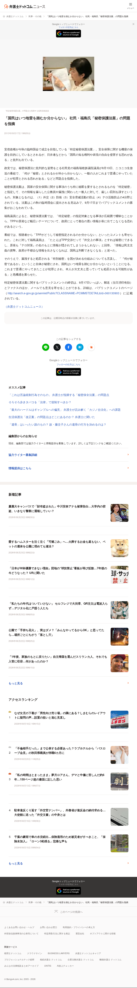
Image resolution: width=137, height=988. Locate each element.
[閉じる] (133, 24)
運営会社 (80, 933)
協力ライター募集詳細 (23, 455)
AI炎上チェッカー (65, 965)
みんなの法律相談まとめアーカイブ (21, 965)
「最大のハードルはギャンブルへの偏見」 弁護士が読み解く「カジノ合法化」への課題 (65, 410)
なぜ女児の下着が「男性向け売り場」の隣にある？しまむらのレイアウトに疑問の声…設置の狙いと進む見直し (60, 715)
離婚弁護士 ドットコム (110, 959)
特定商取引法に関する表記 (57, 933)
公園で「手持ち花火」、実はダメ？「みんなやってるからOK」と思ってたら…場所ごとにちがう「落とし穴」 (56, 632)
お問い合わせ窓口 (48, 927)
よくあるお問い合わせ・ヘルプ (19, 927)
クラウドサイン (34, 953)
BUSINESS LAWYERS (59, 953)
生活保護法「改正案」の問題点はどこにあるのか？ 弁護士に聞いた (52, 417)
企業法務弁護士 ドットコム (81, 959)
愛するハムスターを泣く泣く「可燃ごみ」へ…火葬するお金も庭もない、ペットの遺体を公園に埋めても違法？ (57, 543)
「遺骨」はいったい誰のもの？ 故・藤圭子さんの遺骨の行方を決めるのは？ (57, 424)
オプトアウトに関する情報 (103, 933)
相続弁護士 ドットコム (51, 959)
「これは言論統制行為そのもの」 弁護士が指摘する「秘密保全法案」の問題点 (59, 395)
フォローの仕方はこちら (68, 27)
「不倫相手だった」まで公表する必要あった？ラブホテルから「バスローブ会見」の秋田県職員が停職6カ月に (60, 750)
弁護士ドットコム (15, 16)
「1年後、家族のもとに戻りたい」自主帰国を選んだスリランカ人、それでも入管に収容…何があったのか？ (58, 659)
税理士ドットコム (12, 953)
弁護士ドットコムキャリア (88, 953)
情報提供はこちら (20, 468)
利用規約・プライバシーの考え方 (79, 927)
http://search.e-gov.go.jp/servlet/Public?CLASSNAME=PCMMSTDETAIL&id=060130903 (63, 293)
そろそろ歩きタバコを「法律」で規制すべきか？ (40, 402)
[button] (91, 347)
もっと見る (16, 683)
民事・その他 (35, 16)
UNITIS (47, 965)
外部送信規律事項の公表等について (21, 933)
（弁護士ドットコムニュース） (24, 306)
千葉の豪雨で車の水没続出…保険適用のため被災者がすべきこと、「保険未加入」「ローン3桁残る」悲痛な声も (60, 839)
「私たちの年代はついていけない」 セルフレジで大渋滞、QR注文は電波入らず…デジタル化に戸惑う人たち (58, 605)
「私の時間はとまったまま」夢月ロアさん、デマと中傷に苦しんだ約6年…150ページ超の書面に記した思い (59, 777)
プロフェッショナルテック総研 (19, 959)
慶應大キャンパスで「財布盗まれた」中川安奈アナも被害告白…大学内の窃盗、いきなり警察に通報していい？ (57, 508)
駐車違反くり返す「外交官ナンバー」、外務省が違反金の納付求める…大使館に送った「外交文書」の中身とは (60, 812)
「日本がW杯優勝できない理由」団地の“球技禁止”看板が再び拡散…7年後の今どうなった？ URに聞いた (58, 570)
